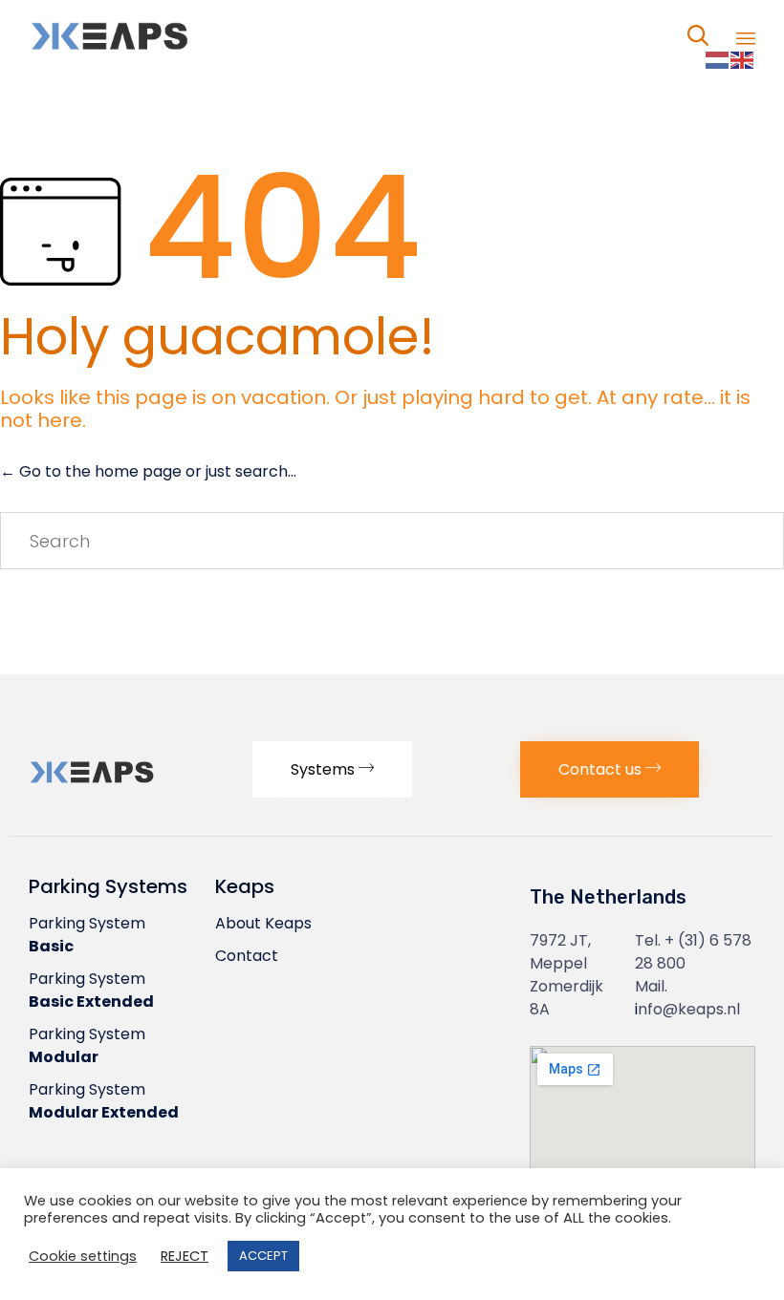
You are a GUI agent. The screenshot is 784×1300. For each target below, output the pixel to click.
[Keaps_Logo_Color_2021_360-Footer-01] (131, 786)
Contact (246, 956)
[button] (332, 769)
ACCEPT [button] (263, 1256)
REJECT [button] (184, 1256)
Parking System (87, 934)
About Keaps (263, 923)
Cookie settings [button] (83, 1256)
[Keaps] (153, 35)
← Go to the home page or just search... (148, 471)
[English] (742, 59)
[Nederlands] (718, 59)
